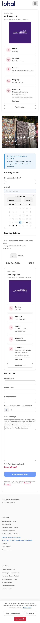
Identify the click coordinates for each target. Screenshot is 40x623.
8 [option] (30, 212)
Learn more (27, 608)
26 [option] (10, 208)
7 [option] (26, 212)
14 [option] (27, 215)
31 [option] (27, 208)
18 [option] (16, 219)
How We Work (6, 524)
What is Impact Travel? (9, 521)
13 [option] (23, 215)
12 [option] (20, 215)
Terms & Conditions (8, 531)
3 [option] (13, 212)
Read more (18, 359)
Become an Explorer (8, 585)
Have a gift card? (10, 467)
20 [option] (23, 219)
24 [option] (13, 222)
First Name (9, 379)
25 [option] (16, 222)
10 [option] (13, 215)
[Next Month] (33, 196)
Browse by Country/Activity (11, 576)
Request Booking (20, 474)
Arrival (7, 187)
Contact (4, 543)
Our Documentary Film (9, 579)
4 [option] (16, 212)
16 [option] (10, 219)
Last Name (9, 388)
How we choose (7, 550)
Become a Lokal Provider (10, 527)
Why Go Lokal (6, 547)
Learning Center (7, 589)
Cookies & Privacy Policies (10, 534)
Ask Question (20, 365)
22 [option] (30, 219)
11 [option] (16, 215)
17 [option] (13, 219)
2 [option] (9, 212)
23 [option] (10, 222)
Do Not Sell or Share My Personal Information (17, 540)
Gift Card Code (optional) (14, 464)
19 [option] (20, 219)
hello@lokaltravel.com (11, 500)
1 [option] (30, 208)
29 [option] (20, 208)
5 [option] (30, 225)
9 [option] (9, 215)
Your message (10, 417)
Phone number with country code (18, 406)
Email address (10, 397)
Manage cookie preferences (11, 537)
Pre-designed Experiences (10, 573)
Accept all (20, 619)
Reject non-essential (13, 613)
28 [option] (16, 208)
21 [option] (27, 219)
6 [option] (23, 212)
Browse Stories (7, 582)
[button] (6, 410)
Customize (30, 613)
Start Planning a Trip (8, 569)
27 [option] (13, 208)
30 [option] (23, 208)
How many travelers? (12, 178)
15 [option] (30, 215)
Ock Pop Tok (13, 274)
